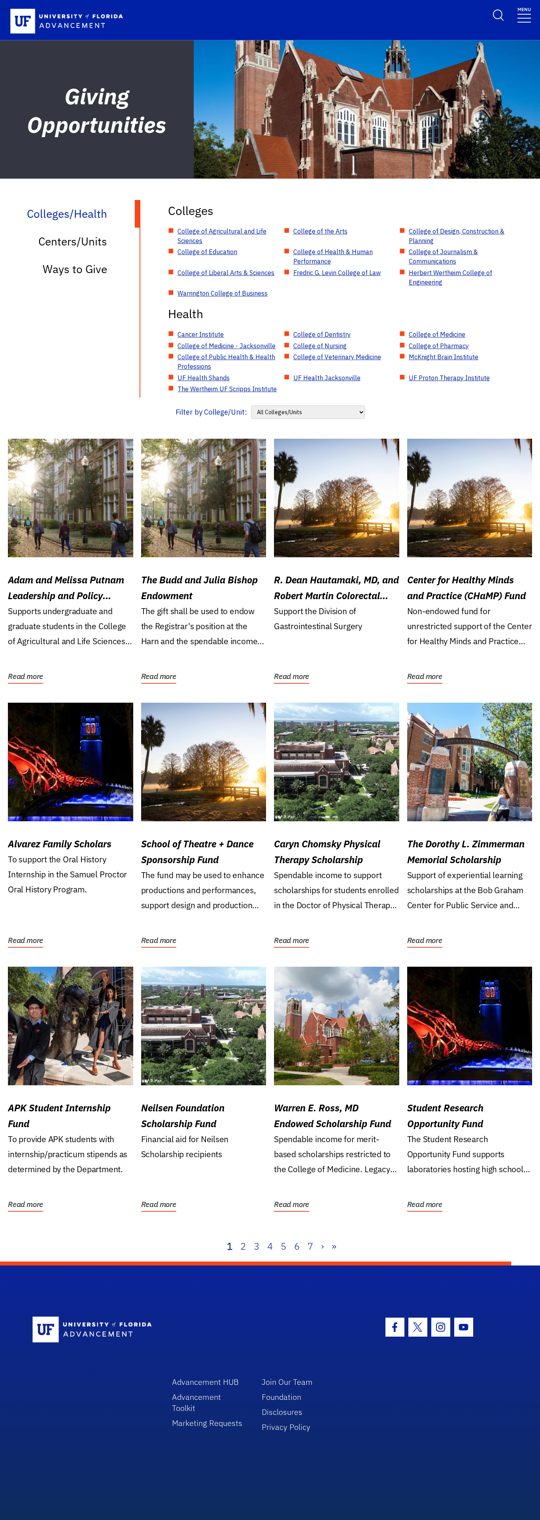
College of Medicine (437, 334)
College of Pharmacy (439, 346)
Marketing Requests (207, 1423)
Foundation (281, 1397)
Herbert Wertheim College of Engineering (450, 277)
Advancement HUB (205, 1382)
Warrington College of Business (222, 293)
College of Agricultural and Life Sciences (221, 236)
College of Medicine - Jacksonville (226, 346)
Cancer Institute (200, 334)
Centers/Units (72, 241)
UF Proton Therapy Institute (449, 378)
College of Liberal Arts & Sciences (225, 273)
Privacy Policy (286, 1427)
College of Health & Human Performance (333, 256)
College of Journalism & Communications (443, 256)
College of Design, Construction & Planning (456, 236)
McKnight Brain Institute (443, 357)
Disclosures (282, 1412)
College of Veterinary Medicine (337, 357)
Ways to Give (75, 269)
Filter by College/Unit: (211, 412)
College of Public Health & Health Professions (226, 361)
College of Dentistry (322, 334)
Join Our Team (287, 1382)
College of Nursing (320, 346)
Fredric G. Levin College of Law (337, 273)
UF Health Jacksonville (327, 378)
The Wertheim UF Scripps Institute (227, 389)
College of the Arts (320, 231)
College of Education (207, 252)
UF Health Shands (203, 378)
